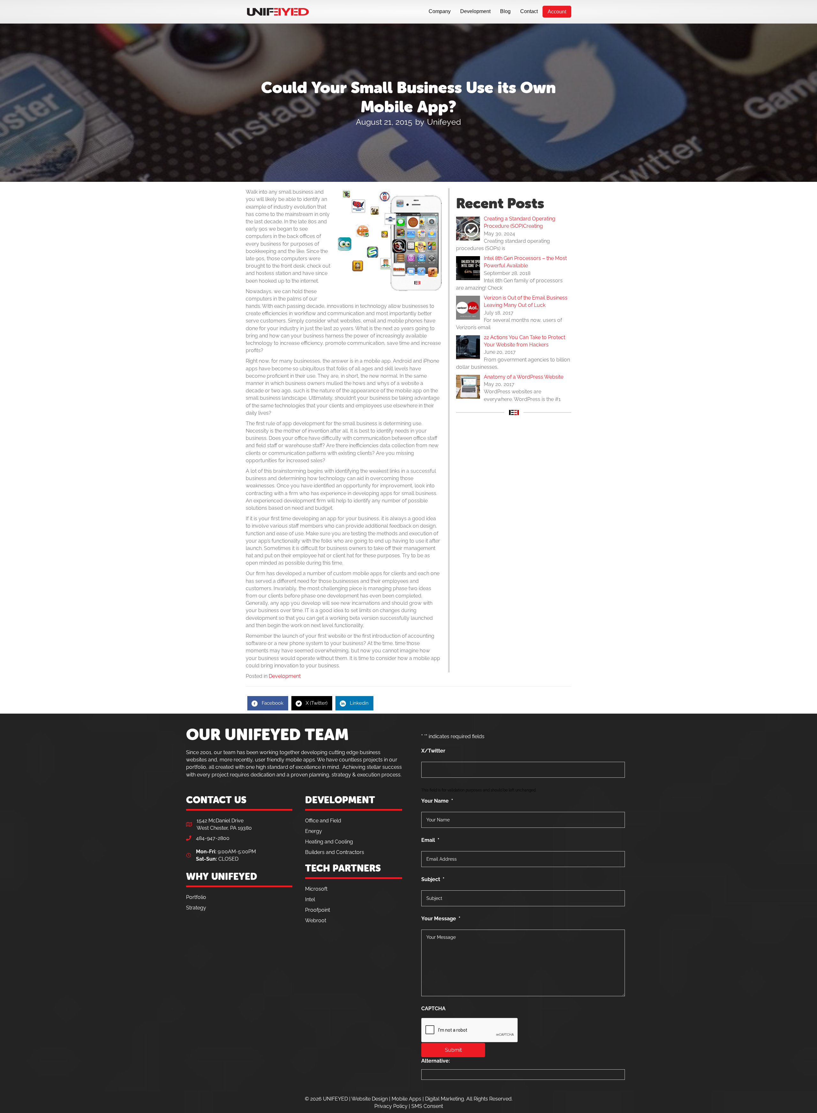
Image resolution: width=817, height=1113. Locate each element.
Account (557, 11)
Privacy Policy (391, 1106)
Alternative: (435, 1061)
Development (475, 11)
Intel (310, 899)
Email (430, 840)
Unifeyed (444, 122)
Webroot (315, 920)
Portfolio (196, 897)
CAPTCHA (433, 1008)
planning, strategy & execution (344, 775)
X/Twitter (433, 751)
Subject (433, 879)
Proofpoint (317, 910)
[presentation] (469, 1030)
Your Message (441, 919)
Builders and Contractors (334, 852)
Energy (313, 831)
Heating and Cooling (329, 842)
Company (440, 11)
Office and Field (323, 821)
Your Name (437, 801)
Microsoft (316, 889)
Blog (505, 11)
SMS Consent (427, 1106)
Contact (529, 11)
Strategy (196, 908)
